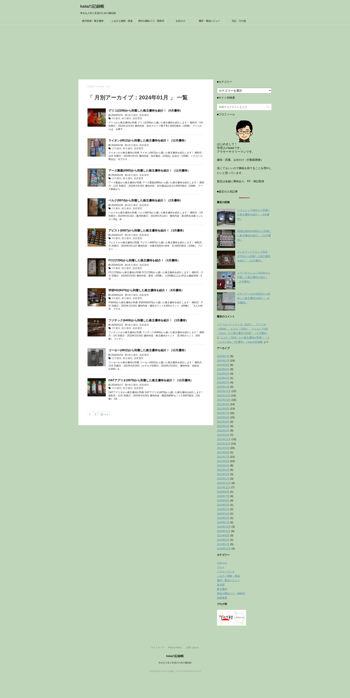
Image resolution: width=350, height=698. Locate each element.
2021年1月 (223, 478)
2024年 (100, 86)
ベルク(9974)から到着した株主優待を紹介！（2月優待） (145, 200)
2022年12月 (224, 391)
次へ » (104, 414)
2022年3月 (223, 430)
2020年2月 (223, 517)
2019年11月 (223, 531)
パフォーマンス (226, 571)
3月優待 (116, 238)
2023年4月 (223, 378)
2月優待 (116, 208)
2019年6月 (223, 539)
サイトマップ (157, 647)
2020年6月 (223, 500)
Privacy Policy (175, 647)
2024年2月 (223, 356)
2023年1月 (223, 386)
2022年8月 (223, 408)
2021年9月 (223, 448)
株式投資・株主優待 (93, 21)
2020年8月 (223, 491)
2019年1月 (223, 544)
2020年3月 (223, 513)
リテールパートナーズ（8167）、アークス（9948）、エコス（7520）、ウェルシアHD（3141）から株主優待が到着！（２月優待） (243, 329)
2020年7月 (223, 496)
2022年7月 (223, 413)
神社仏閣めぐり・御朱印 (151, 21)
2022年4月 (223, 426)
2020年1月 (223, 522)
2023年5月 (223, 373)
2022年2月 (223, 434)
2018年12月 (224, 548)
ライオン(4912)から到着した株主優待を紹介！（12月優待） (147, 140)
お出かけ (180, 21)
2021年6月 (223, 461)
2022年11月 (223, 395)
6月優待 (116, 118)
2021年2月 (223, 474)
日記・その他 (239, 21)
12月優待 (116, 148)
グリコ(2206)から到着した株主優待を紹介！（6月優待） (145, 110)
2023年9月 (223, 364)
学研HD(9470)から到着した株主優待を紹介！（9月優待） (146, 290)
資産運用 (144, 115)
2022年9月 (223, 404)
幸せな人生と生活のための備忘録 (175, 662)
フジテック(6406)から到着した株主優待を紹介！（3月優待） (148, 320)
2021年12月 (224, 439)
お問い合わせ (192, 647)
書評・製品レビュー (209, 21)
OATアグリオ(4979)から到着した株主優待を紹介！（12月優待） (150, 380)
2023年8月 (223, 369)
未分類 (221, 584)
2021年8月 (223, 452)
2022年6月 (223, 417)
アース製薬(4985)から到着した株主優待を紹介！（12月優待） (149, 170)
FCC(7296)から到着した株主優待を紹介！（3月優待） (144, 260)
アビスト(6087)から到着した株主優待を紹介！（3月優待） (147, 230)
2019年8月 (223, 535)
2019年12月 (224, 526)
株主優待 (133, 115)
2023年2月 (223, 382)
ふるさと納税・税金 (122, 21)
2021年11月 (223, 443)
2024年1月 (223, 360)
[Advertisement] (175, 52)
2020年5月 (223, 504)
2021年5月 (223, 465)
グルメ (221, 567)
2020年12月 (224, 482)
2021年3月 (223, 469)
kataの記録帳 (92, 6)
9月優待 (116, 298)
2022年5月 (223, 421)
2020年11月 (223, 487)
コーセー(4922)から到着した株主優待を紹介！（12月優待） (147, 350)
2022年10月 (224, 399)
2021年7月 (223, 456)
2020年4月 (223, 509)
